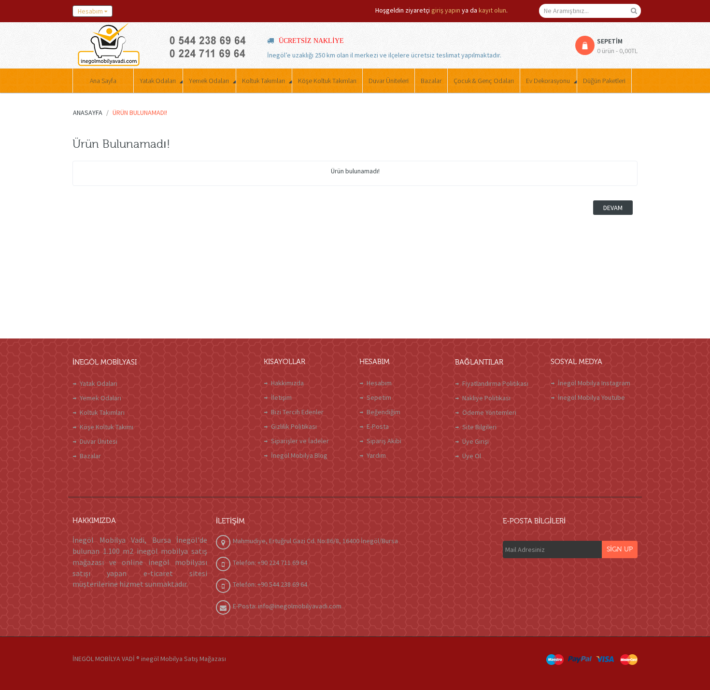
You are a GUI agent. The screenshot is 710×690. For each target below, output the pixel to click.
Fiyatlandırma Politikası (495, 383)
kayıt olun (492, 10)
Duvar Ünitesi (98, 441)
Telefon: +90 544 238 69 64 (270, 584)
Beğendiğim (383, 412)
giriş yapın (445, 10)
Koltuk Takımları (102, 412)
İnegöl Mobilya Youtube (591, 397)
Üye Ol (471, 455)
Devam (613, 207)
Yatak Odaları (98, 383)
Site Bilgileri (479, 426)
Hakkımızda (287, 383)
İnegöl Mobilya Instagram (594, 383)
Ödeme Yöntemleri (489, 412)
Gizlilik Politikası (294, 426)
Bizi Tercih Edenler (297, 412)
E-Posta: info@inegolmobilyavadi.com (287, 606)
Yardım (376, 455)
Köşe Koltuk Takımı (106, 426)
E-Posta (378, 426)
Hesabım (379, 383)
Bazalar (90, 455)
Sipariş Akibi (384, 441)
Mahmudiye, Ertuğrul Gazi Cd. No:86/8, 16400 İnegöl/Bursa (315, 540)
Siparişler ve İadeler (300, 441)
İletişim (281, 397)
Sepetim (379, 397)
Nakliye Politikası (486, 398)
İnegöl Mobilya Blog (299, 455)
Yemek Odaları (100, 398)
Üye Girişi (475, 441)
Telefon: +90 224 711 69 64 (270, 562)
